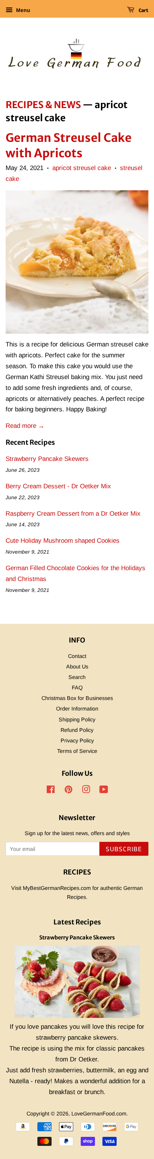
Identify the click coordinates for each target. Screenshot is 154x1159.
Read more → (25, 425)
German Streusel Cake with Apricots (69, 145)
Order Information (77, 709)
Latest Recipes (77, 922)
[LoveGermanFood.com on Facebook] (50, 791)
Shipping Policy (77, 719)
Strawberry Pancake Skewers (47, 458)
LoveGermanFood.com (98, 1114)
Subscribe (124, 849)
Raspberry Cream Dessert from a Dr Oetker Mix (73, 513)
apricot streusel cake (81, 168)
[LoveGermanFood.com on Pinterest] (68, 791)
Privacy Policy (77, 741)
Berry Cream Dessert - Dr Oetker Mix (58, 486)
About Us (77, 667)
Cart (142, 10)
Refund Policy (77, 730)
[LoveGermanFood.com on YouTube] (103, 791)
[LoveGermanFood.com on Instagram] (86, 791)
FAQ (77, 688)
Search (77, 677)
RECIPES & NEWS (43, 105)
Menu (22, 10)
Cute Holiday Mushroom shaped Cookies (63, 540)
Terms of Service (77, 751)
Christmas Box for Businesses (77, 698)
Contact (77, 656)
